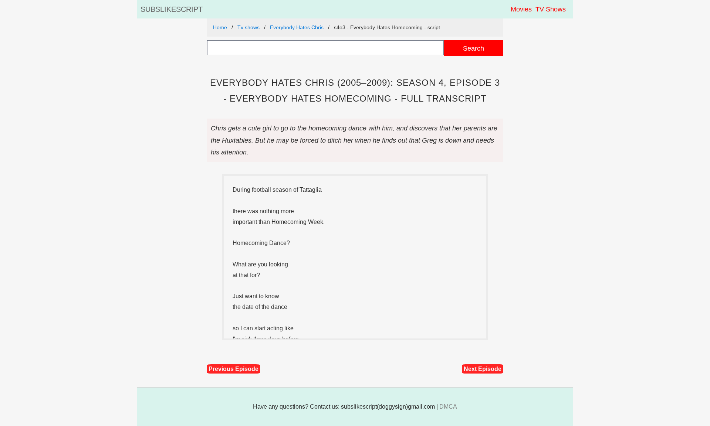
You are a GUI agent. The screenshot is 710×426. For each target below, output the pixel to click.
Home (220, 27)
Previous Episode (233, 369)
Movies (521, 9)
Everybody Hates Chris (297, 27)
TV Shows (550, 9)
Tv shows (248, 27)
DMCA (448, 406)
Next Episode (482, 369)
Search (473, 48)
